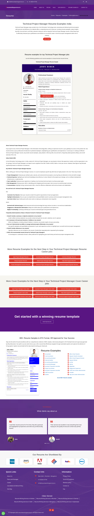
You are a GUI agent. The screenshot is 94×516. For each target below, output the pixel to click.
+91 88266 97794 (32, 1)
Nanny (71, 364)
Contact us (66, 486)
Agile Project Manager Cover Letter (20, 289)
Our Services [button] (61, 7)
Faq (64, 489)
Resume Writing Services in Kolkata (24, 498)
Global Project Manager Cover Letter (45, 292)
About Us (41, 7)
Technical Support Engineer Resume (69, 264)
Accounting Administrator (51, 362)
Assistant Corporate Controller (52, 366)
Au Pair (71, 362)
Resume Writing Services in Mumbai (46, 498)
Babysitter (72, 366)
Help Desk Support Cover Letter (69, 292)
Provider (72, 372)
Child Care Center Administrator (77, 370)
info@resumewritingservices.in (16, 1)
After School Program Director (77, 358)
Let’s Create (47, 39)
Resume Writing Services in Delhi (23, 502)
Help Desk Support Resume (69, 260)
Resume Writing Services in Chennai (68, 498)
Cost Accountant (49, 356)
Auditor (47, 374)
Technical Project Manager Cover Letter (44, 296)
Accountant (48, 354)
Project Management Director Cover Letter (20, 296)
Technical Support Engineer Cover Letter (69, 296)
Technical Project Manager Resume (44, 264)
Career (9, 482)
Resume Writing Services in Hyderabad (68, 502)
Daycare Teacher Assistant (76, 356)
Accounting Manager (50, 364)
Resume (58, 15)
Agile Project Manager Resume (20, 257)
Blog (54, 7)
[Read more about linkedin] (86, 1)
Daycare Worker (73, 360)
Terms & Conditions (68, 479)
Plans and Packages (12, 479)
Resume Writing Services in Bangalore (45, 502)
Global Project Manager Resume (45, 260)
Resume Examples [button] (73, 7)
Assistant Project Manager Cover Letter (44, 289)
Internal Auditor (49, 360)
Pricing (48, 7)
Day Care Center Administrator (77, 374)
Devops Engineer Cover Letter (20, 292)
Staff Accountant (49, 372)
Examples (64, 15)
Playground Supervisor (75, 368)
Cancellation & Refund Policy (15, 486)
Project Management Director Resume (20, 264)
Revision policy (67, 482)
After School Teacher (75, 354)
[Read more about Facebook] (83, 1)
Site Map (9, 489)
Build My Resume (47, 96)
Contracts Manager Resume (69, 257)
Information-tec (73, 15)
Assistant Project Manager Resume (44, 257)
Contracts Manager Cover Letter (69, 289)
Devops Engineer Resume (20, 260)
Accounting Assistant (50, 358)
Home (35, 7)
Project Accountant (49, 368)
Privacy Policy (66, 476)
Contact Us (84, 7)
